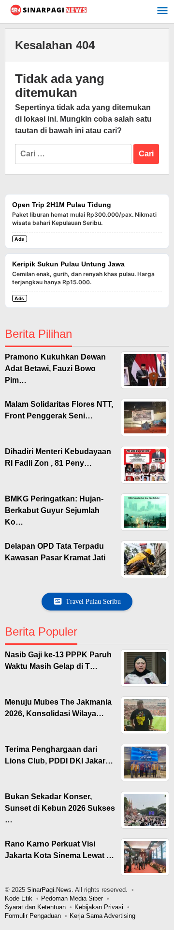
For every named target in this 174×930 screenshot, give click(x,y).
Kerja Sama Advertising (102, 915)
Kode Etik (18, 898)
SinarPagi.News (49, 889)
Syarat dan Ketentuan (35, 907)
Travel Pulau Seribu (93, 601)
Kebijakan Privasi (98, 907)
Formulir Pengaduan (33, 915)
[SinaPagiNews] (48, 9)
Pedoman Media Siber (72, 898)
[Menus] (162, 11)
